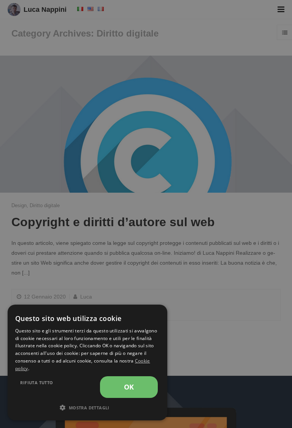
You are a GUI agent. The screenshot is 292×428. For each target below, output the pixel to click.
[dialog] (87, 362)
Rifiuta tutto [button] (36, 382)
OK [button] (129, 386)
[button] (87, 408)
